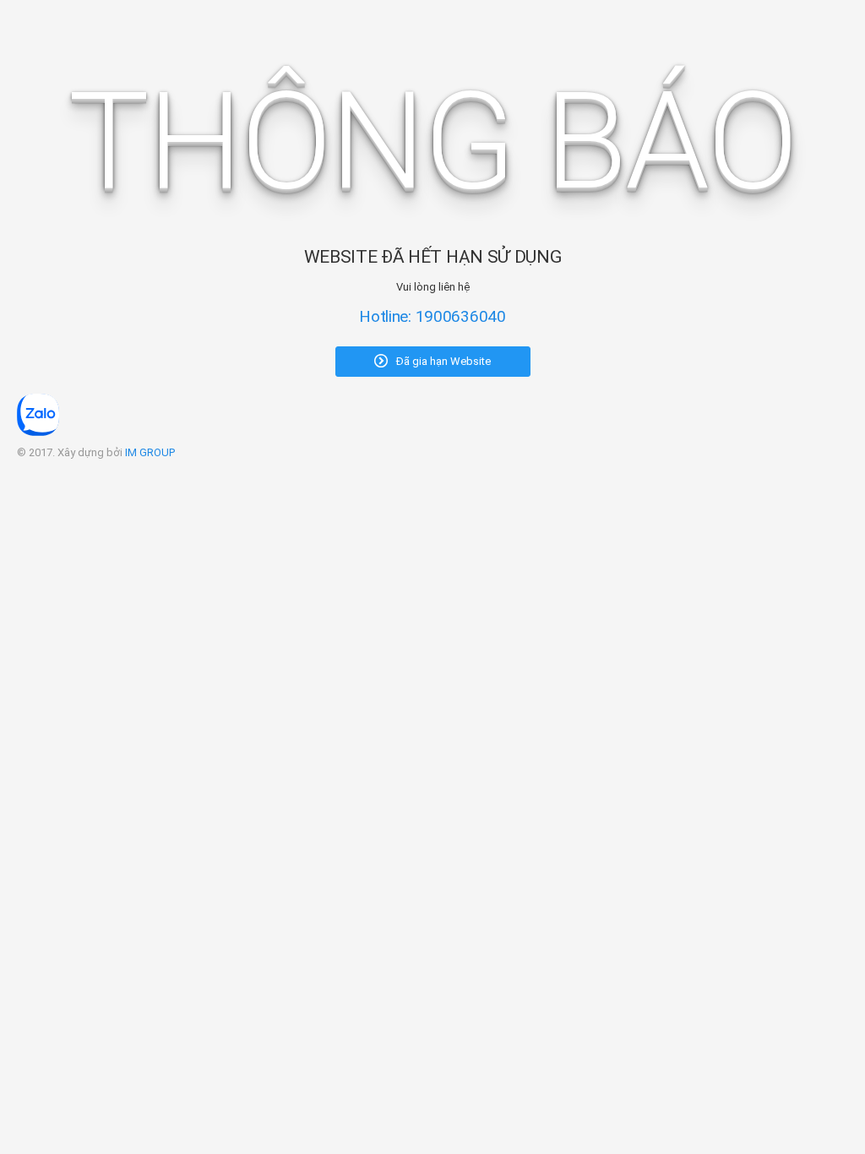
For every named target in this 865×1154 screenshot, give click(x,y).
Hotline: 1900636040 (432, 316)
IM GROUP (150, 452)
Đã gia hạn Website (442, 361)
